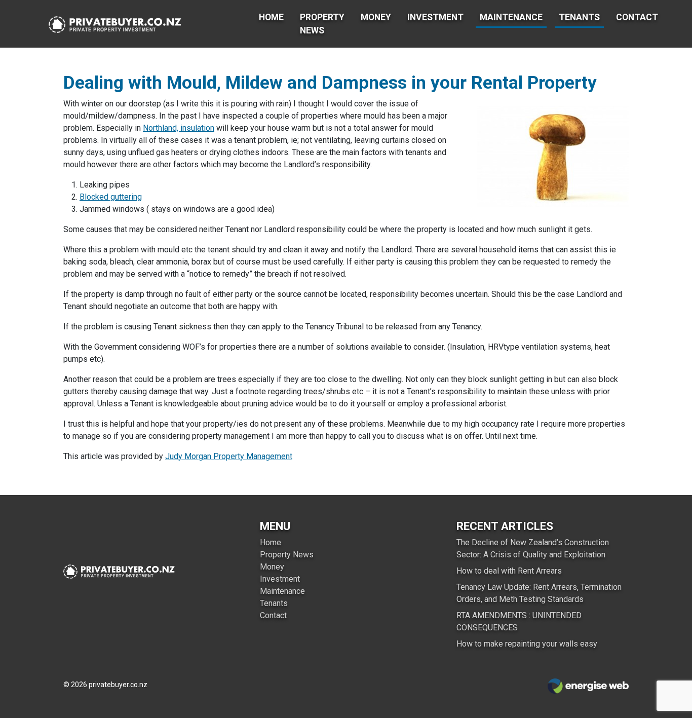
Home (271, 17)
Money (376, 17)
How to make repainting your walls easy (526, 644)
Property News (322, 23)
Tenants (579, 17)
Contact (637, 17)
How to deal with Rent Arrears (509, 571)
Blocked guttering (111, 197)
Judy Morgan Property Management (228, 456)
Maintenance (511, 17)
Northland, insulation (178, 128)
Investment (435, 17)
